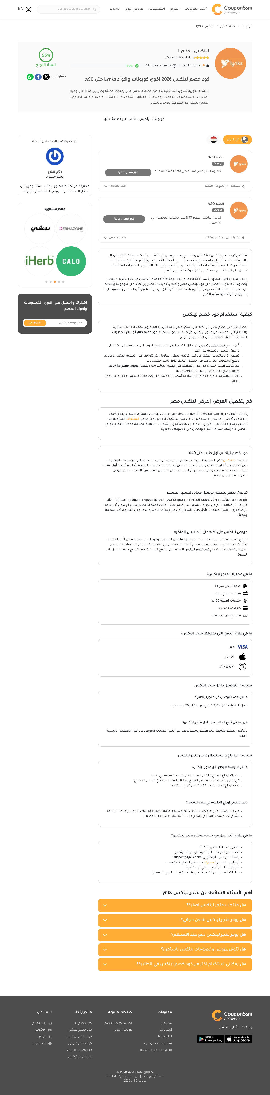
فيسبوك (210, 862)
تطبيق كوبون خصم (118, 1023)
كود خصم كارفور (80, 1043)
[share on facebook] (38, 77)
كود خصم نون (82, 1023)
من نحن (166, 1023)
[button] (28, 9)
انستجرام (39, 1023)
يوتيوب (40, 1030)
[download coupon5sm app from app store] (238, 1039)
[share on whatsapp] (30, 77)
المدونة (115, 9)
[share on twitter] (46, 77)
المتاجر (175, 9)
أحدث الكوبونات (196, 9)
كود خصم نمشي (80, 1030)
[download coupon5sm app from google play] (210, 1039)
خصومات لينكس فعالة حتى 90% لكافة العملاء (188, 171)
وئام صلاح (55, 172)
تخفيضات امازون (79, 1050)
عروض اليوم (134, 9)
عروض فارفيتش (80, 1057)
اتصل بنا (166, 1030)
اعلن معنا (165, 1037)
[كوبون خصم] (232, 9)
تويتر (42, 1037)
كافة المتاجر (228, 26)
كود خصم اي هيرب (78, 1037)
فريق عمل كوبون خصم (156, 1050)
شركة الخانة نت (115, 1076)
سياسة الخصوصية (158, 1043)
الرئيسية (247, 26)
